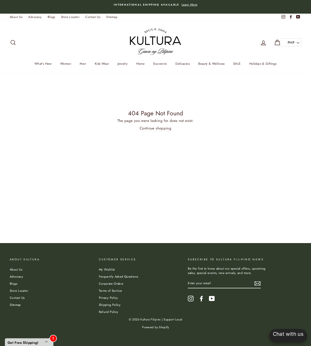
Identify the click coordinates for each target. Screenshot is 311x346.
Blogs (51, 17)
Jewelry (123, 63)
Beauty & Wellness (211, 63)
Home (140, 63)
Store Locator (70, 17)
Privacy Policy (108, 297)
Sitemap (111, 17)
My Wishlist (107, 269)
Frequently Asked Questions (118, 276)
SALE (237, 63)
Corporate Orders (111, 283)
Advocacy (35, 17)
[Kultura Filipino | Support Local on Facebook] (201, 298)
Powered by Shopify (155, 327)
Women (65, 63)
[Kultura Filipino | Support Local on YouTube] (212, 298)
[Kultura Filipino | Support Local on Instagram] (191, 298)
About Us (16, 17)
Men (83, 63)
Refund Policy (108, 312)
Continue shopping (155, 128)
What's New (43, 63)
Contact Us (92, 17)
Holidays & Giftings (262, 63)
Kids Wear (102, 63)
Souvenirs (160, 63)
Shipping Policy (110, 304)
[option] (155, 4)
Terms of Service (110, 290)
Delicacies (182, 63)
